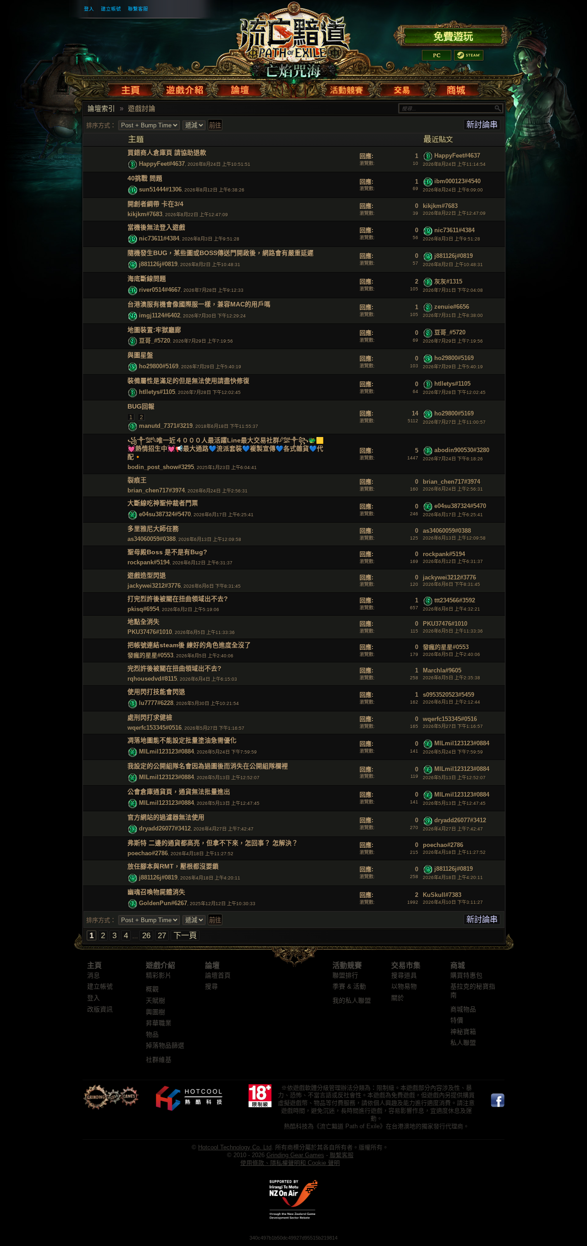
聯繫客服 (138, 8)
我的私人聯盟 (351, 1000)
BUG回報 (141, 406)
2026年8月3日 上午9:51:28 (451, 238)
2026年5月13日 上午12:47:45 (454, 803)
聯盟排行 (345, 975)
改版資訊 (100, 1009)
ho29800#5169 (158, 366)
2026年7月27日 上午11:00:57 (454, 422)
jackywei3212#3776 (154, 585)
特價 (456, 1020)
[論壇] (239, 88)
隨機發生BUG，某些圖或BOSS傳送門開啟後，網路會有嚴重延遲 (220, 253)
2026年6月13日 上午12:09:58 (454, 538)
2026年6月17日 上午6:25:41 (453, 514)
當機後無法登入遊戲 (156, 227)
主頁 (94, 965)
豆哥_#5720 (154, 341)
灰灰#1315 (448, 281)
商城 (457, 965)
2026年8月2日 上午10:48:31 (453, 264)
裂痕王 (137, 480)
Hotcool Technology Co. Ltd (234, 1147)
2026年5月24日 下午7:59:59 (453, 751)
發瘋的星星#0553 (150, 655)
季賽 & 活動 (349, 986)
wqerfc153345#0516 (154, 727)
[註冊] (452, 34)
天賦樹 (155, 1000)
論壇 (212, 965)
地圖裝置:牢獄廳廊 (154, 330)
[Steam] (469, 55)
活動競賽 (347, 965)
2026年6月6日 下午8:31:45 (451, 584)
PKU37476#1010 (149, 631)
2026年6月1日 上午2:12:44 (451, 702)
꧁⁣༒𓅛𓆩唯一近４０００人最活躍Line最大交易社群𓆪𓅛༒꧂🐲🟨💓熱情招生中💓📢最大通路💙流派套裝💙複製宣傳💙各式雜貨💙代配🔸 (225, 448)
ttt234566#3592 (454, 600)
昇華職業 (159, 1023)
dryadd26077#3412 (165, 828)
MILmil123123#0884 (166, 752)
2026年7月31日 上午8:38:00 (453, 315)
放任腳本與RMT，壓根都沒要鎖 (173, 866)
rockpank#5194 (148, 562)
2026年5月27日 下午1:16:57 (453, 726)
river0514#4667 (160, 289)
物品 (152, 1034)
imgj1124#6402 (159, 315)
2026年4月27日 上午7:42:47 (453, 828)
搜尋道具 (404, 975)
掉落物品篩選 (165, 1045)
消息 (93, 975)
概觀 (152, 989)
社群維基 (159, 1059)
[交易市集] (402, 88)
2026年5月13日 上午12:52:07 (454, 777)
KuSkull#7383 (442, 894)
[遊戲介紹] (185, 88)
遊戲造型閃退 (146, 575)
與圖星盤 (140, 355)
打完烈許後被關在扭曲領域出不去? (177, 599)
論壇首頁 (218, 975)
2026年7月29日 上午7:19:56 (453, 341)
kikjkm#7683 (144, 214)
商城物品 (463, 1009)
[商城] (455, 88)
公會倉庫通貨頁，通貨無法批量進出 (178, 791)
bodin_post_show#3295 (160, 467)
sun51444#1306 (160, 189)
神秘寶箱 (463, 1031)
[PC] (437, 55)
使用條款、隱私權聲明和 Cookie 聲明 (290, 1162)
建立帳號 (111, 8)
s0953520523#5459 (448, 694)
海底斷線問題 (146, 278)
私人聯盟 (463, 1042)
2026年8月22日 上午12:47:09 (454, 213)
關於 (397, 998)
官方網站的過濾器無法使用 (166, 817)
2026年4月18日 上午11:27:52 (454, 852)
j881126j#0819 (158, 264)
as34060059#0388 (151, 539)
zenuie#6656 (451, 307)
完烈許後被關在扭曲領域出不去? (174, 668)
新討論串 (482, 124)
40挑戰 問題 (144, 178)
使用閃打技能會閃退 (156, 692)
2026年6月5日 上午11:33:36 (453, 631)
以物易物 (404, 986)
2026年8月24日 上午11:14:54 (454, 164)
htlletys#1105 (157, 392)
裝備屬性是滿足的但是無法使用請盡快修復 (188, 380)
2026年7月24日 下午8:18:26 (453, 458)
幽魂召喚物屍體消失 (156, 892)
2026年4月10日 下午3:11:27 (453, 902)
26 (146, 935)
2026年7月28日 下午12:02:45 (454, 392)
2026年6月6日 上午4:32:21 (451, 609)
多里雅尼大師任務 (153, 528)
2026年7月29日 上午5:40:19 (453, 366)
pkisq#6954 (143, 609)
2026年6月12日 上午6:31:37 (453, 561)
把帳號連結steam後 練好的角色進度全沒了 (189, 645)
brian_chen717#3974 (156, 490)
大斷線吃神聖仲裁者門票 (162, 503)
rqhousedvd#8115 (152, 678)
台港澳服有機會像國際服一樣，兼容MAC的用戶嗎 (199, 304)
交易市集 (406, 965)
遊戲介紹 (160, 965)
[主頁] (132, 88)
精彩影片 (159, 975)
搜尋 (211, 986)
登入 (89, 8)
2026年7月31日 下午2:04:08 (453, 290)
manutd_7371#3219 (166, 425)
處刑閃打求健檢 (149, 717)
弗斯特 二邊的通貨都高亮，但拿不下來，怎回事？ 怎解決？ (212, 843)
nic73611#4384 (159, 238)
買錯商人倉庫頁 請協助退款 (166, 152)
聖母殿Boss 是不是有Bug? (167, 552)
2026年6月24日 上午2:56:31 (453, 489)
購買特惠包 (466, 975)
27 (162, 935)
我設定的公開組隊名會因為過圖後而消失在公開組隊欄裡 (207, 766)
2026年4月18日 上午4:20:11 (453, 877)
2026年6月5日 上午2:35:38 (451, 677)
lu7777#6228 (156, 703)
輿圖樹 (155, 1012)
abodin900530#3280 (461, 450)
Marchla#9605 (442, 670)
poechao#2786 (147, 853)
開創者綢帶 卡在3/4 (155, 204)
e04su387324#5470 (165, 514)
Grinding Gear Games (295, 1155)
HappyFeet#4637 (162, 164)
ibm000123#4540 (457, 181)
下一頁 (185, 935)
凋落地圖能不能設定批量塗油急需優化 (182, 740)
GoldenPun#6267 (163, 903)
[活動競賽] (347, 88)
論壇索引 (101, 108)
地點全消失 (143, 621)
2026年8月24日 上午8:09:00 (453, 189)
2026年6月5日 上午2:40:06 (451, 654)
